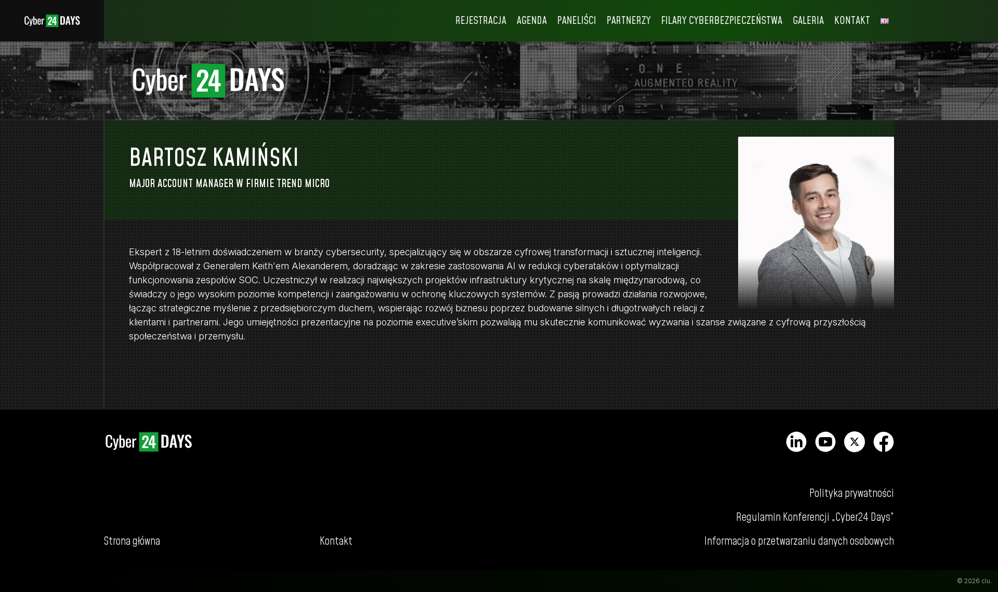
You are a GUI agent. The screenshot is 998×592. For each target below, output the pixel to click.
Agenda (532, 21)
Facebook (883, 441)
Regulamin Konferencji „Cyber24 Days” (815, 517)
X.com (854, 441)
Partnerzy (629, 21)
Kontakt (852, 21)
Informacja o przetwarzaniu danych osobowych (799, 541)
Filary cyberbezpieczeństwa (721, 21)
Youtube (825, 441)
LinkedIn (796, 441)
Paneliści (576, 21)
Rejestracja (480, 21)
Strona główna (52, 21)
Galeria (808, 21)
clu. (986, 581)
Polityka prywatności (851, 493)
